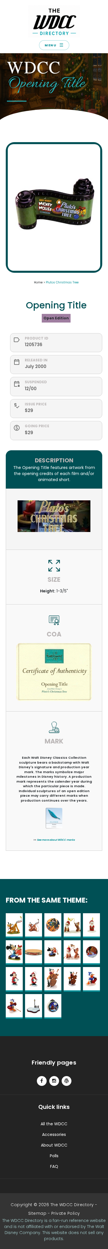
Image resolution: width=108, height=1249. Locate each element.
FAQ (54, 1166)
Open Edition (56, 318)
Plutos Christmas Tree (62, 282)
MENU (54, 45)
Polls (54, 1156)
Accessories (54, 1134)
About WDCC (54, 1145)
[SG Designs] (66, 1081)
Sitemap (37, 1213)
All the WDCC (54, 1124)
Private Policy (65, 1213)
